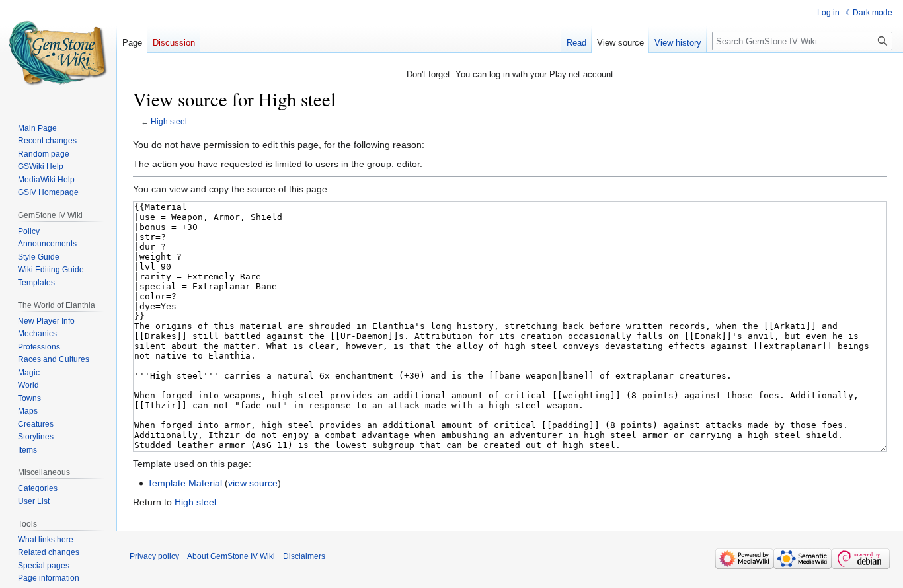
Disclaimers (304, 556)
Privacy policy (154, 556)
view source (253, 483)
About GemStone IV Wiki (231, 556)
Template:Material (184, 483)
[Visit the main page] (58, 53)
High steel (169, 121)
